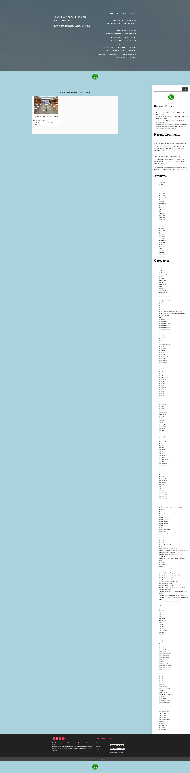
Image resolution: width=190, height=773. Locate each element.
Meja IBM (161, 447)
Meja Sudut (161, 488)
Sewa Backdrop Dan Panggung (165, 572)
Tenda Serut (161, 684)
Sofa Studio (161, 634)
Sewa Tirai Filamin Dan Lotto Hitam (167, 603)
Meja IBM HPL (162, 449)
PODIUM (161, 537)
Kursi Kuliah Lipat (163, 371)
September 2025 (162, 203)
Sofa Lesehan (162, 618)
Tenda (160, 643)
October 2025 (162, 201)
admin (35, 120)
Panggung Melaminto (163, 521)
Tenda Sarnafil (162, 680)
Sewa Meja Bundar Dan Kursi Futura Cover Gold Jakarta (171, 575)
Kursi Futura (162, 358)
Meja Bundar (162, 432)
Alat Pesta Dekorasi (163, 272)
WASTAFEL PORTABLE (164, 725)
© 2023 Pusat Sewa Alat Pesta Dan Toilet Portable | (90, 759)
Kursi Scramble (162, 387)
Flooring (161, 305)
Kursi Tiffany (162, 401)
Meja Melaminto (162, 472)
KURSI (160, 333)
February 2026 (162, 193)
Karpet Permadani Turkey (164, 329)
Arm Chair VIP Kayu (163, 274)
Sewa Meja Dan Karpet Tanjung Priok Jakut (168, 581)
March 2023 (161, 252)
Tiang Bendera (162, 696)
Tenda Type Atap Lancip (164, 688)
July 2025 (161, 205)
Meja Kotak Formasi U (164, 459)
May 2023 (161, 248)
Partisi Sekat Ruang (163, 533)
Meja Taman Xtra (163, 498)
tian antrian (161, 690)
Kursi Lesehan (162, 373)
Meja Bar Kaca (162, 424)
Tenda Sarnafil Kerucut (164, 682)
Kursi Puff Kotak (163, 383)
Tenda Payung (162, 671)
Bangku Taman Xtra (163, 280)
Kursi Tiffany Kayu (163, 404)
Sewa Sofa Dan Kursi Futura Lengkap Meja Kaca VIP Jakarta (172, 587)
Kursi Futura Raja (163, 362)
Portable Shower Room (164, 542)
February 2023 (162, 254)
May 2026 (161, 188)
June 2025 (161, 207)
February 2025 (162, 215)
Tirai (160, 704)
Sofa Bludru (161, 608)
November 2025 (162, 199)
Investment (161, 309)
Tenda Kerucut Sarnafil (164, 663)
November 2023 (162, 236)
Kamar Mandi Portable (164, 315)
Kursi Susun (161, 393)
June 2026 (161, 186)
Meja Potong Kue (163, 480)
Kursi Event (161, 352)
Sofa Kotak (161, 616)
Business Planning (163, 296)
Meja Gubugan (162, 443)
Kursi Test (161, 399)
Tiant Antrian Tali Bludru (164, 702)
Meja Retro (161, 484)
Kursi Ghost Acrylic (163, 366)
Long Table (161, 416)
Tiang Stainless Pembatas (164, 700)
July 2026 (161, 184)
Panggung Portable (163, 525)
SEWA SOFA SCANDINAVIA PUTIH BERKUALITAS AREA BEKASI (171, 124)
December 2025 (162, 197)
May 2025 (161, 209)
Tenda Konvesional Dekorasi (165, 665)
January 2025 (162, 217)
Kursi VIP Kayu (162, 408)
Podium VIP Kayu (163, 540)
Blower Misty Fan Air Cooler (165, 294)
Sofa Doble (161, 610)
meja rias (161, 486)
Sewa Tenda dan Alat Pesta (165, 589)
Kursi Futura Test (163, 364)
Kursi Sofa (161, 391)
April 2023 (161, 250)
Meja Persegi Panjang (163, 478)
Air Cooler (161, 267)
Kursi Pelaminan (162, 379)
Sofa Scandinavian (163, 630)
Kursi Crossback (162, 348)
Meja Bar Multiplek (163, 426)
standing (161, 640)
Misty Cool (161, 511)
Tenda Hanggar (162, 659)
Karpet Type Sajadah (163, 331)
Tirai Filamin (162, 706)
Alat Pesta (161, 270)
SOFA (160, 607)
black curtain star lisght (164, 290)
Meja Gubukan (162, 445)
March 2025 (161, 213)
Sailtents (161, 566)
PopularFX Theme (107, 759)
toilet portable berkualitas (164, 713)
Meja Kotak (161, 457)
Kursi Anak (161, 340)
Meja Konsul (162, 455)
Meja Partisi (161, 476)
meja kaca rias (162, 453)
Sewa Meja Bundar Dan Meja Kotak (166, 577)
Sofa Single (161, 632)
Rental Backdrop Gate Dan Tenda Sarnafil (168, 548)
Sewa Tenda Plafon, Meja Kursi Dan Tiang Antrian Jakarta (171, 595)
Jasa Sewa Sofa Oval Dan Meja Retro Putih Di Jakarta (170, 311)
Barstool (161, 286)
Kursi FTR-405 (162, 354)
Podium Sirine (162, 539)
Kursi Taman (162, 395)
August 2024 (162, 219)
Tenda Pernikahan (163, 673)
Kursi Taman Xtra (163, 397)
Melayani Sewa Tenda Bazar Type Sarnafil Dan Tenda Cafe (171, 506)
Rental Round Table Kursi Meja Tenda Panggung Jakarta (171, 552)
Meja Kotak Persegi (163, 461)
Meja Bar (161, 422)
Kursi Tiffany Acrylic (163, 403)
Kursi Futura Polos (163, 360)
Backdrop (161, 276)
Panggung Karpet (163, 517)
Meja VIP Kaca (162, 502)
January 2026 (162, 195)
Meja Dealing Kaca (163, 437)
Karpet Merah (162, 319)
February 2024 (162, 230)
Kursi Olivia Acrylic (163, 377)
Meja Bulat (161, 430)
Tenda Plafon (162, 675)
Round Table (162, 562)
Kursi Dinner (162, 350)
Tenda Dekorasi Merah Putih (165, 653)
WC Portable (162, 727)
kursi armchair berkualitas (164, 344)
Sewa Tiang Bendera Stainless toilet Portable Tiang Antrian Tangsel (168, 159)
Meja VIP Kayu (162, 504)
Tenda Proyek (162, 676)
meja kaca (161, 451)
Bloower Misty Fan (163, 292)
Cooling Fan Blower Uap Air (165, 300)
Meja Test (161, 500)
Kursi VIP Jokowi (163, 406)
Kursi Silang (162, 389)
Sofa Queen (161, 628)
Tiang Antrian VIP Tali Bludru (165, 694)
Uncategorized (162, 723)
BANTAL (161, 282)
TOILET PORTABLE (164, 711)
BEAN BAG (162, 288)
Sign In (160, 605)
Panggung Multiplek (163, 523)
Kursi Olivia (161, 375)
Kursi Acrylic (162, 334)
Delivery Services (163, 301)
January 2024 (162, 232)
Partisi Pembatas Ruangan (164, 529)
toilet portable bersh (163, 715)
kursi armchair (162, 342)
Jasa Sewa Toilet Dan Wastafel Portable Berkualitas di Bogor (172, 313)
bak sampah (161, 278)
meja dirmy (161, 439)
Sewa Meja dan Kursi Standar (165, 583)
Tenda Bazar (161, 645)
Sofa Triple (161, 636)
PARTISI (161, 527)
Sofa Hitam (161, 614)
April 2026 (161, 190)
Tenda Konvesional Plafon (164, 667)
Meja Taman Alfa (163, 494)
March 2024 (161, 228)
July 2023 (161, 244)
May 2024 (161, 225)
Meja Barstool (162, 428)
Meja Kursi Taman (163, 463)
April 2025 (161, 211)
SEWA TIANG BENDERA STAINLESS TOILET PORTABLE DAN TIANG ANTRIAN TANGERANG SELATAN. (169, 148)
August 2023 (162, 242)
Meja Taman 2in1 (163, 492)
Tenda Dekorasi (162, 651)
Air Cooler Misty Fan (163, 268)
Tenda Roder (162, 678)
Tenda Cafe (161, 647)
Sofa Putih (161, 626)
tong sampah (162, 721)
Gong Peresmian (162, 307)
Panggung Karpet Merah (164, 519)
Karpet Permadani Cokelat (164, 323)
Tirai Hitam (161, 708)
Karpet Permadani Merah (164, 327)
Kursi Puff (161, 381)
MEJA (160, 418)
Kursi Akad (161, 338)
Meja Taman (161, 490)
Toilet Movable (162, 710)
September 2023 (162, 240)
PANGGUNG (162, 515)
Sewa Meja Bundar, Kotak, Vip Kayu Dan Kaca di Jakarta (171, 579)
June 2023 (161, 246)
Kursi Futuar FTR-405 (164, 356)
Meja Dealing (162, 436)
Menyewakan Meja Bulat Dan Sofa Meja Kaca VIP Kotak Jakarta (173, 507)
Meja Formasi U (162, 441)
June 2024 (161, 223)
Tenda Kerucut (162, 661)
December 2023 (162, 234)
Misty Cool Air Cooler (164, 513)
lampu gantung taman (163, 410)
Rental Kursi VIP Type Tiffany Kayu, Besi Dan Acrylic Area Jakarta (173, 550)
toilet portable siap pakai (164, 719)
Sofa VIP (161, 638)
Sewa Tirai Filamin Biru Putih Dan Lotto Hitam (169, 601)
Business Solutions (163, 298)
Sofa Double (162, 612)
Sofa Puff (161, 624)
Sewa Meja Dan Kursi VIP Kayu (166, 585)
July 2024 (161, 221)
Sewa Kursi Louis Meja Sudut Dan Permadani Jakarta (170, 573)
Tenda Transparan (163, 686)
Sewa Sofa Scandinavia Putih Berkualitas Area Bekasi (165, 146)
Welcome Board (162, 729)
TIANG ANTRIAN (163, 692)
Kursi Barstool (162, 346)
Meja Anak (161, 420)
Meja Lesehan (162, 465)
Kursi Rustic (161, 385)
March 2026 (161, 192)
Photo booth (161, 535)
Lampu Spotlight (162, 414)
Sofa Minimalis (162, 620)
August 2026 (162, 182)
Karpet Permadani (163, 321)
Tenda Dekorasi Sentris (164, 657)
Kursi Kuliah (162, 370)
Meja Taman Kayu (163, 496)
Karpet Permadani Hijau (164, 325)
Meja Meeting (162, 470)
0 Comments (43, 120)
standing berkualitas (163, 641)
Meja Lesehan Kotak (163, 469)
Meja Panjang (162, 474)
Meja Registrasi (162, 482)
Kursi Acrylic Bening (163, 336)
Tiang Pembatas (162, 698)
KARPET (161, 317)
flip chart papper (162, 303)
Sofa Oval (161, 622)
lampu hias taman (163, 412)
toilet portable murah (163, 717)
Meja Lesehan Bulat (163, 467)
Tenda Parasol (162, 669)
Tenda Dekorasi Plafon (164, 655)
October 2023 (162, 238)
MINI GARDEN (162, 509)
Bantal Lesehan (162, 284)
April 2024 (161, 226)
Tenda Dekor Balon (163, 649)
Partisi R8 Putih (162, 531)
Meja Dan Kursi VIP (163, 434)
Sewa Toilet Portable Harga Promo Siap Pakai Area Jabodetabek (167, 141)
